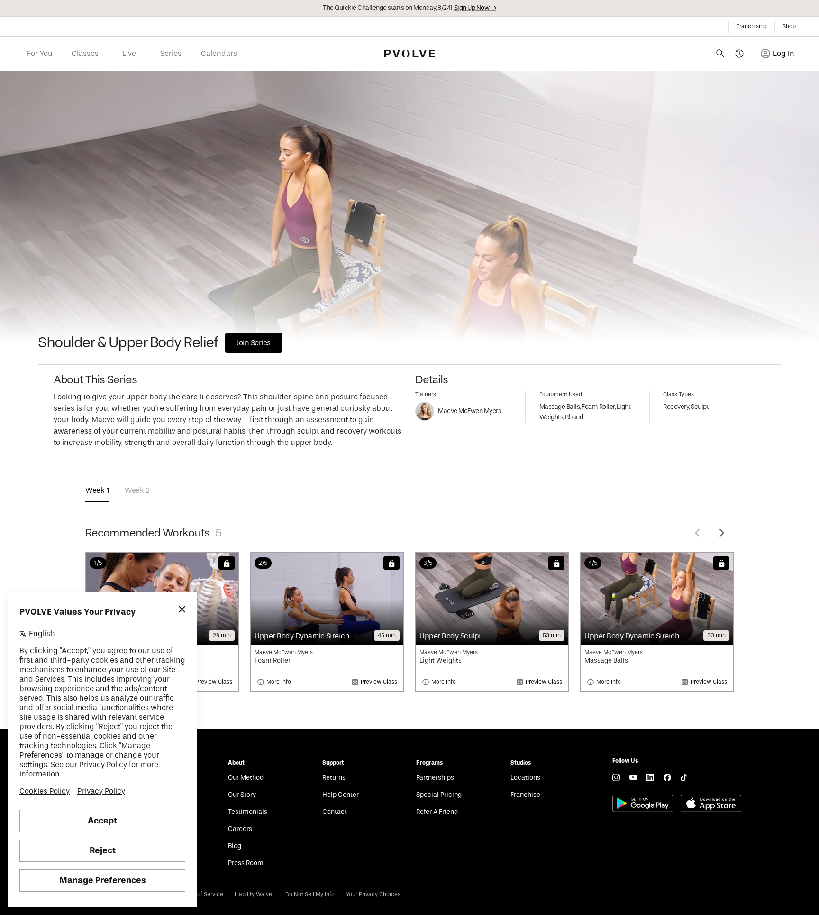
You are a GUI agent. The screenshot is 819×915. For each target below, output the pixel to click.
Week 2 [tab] (137, 490)
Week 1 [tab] (97, 490)
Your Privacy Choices (373, 894)
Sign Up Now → (475, 8)
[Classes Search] (720, 53)
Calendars (219, 53)
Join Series (254, 343)
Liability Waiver (254, 894)
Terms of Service (201, 894)
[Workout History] (739, 53)
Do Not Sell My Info (310, 894)
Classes (85, 53)
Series (171, 53)
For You (40, 53)
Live (129, 53)
